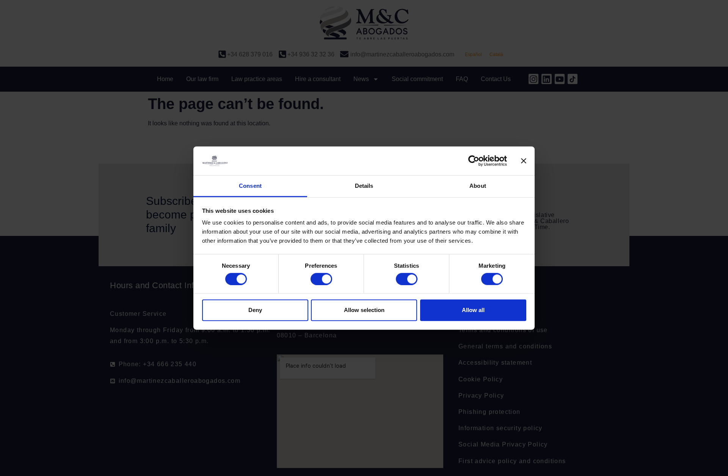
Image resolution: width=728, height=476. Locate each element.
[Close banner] (523, 161)
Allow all (473, 310)
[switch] (321, 279)
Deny (255, 310)
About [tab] (477, 186)
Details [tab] (364, 186)
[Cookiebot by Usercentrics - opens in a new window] (474, 161)
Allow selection (364, 310)
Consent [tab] (250, 186)
